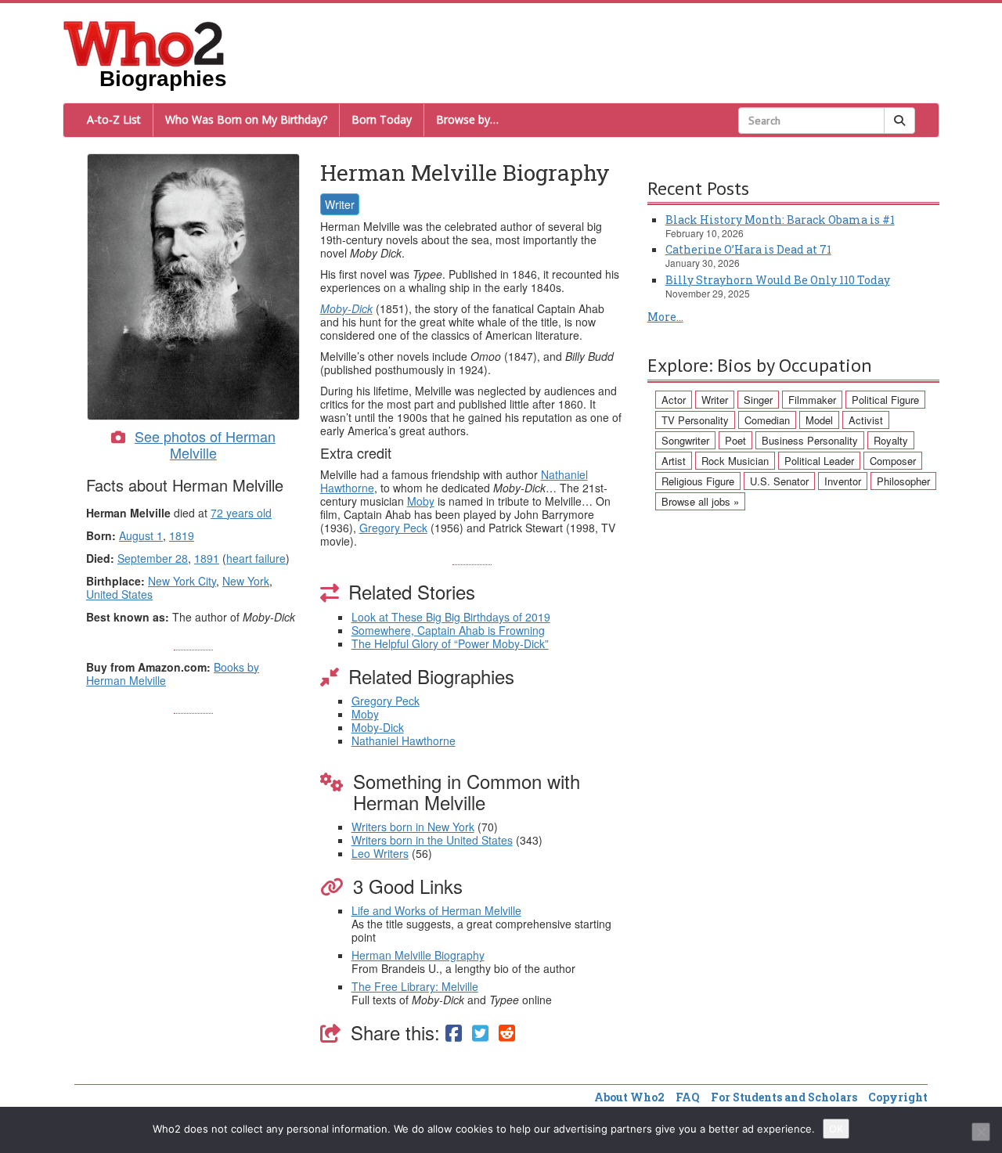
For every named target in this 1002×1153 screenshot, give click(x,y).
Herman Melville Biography (418, 955)
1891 (206, 558)
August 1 (141, 535)
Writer (340, 204)
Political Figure (885, 399)
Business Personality (810, 440)
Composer (893, 460)
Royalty (891, 440)
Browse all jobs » (700, 501)
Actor (673, 399)
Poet (735, 440)
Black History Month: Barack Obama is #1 (780, 219)
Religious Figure (697, 481)
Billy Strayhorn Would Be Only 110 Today (777, 279)
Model (819, 420)
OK (836, 1128)
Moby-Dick (346, 308)
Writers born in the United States (432, 840)
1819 (181, 535)
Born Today (381, 119)
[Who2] (144, 42)
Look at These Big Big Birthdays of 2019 (450, 617)
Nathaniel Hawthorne (403, 740)
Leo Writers (380, 853)
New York (245, 581)
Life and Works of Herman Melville (436, 910)
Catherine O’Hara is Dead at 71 (748, 249)
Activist (866, 420)
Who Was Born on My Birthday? (246, 119)
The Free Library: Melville (414, 986)
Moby (420, 501)
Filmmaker (812, 399)
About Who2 (629, 1097)
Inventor (842, 481)
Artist (673, 460)
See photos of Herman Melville (205, 444)
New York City (182, 581)
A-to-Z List (114, 119)
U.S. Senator (779, 481)
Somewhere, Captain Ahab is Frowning (448, 630)
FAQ (688, 1097)
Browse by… (467, 119)
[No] (980, 1131)
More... (665, 316)
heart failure (256, 558)
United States (119, 594)
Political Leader (819, 460)
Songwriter (685, 440)
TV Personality (695, 420)
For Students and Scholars (784, 1097)
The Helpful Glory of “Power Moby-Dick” (450, 643)
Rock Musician (735, 460)
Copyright (898, 1097)
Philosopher (903, 481)
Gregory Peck (393, 527)
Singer (758, 399)
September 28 (152, 558)
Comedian (767, 420)
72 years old (241, 513)
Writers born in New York (412, 826)
